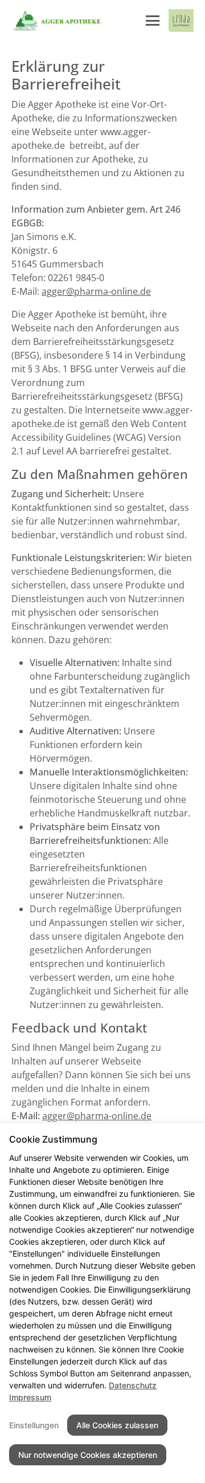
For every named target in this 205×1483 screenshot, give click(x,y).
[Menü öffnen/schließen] (152, 20)
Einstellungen (34, 1425)
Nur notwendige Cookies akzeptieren (87, 1455)
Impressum (30, 1397)
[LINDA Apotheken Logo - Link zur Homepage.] (181, 20)
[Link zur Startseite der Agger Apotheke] (56, 20)
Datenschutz (133, 1385)
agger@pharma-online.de (96, 291)
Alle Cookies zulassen (117, 1425)
